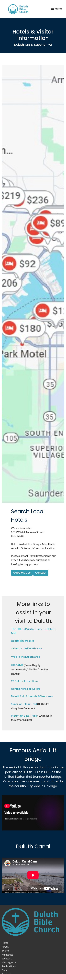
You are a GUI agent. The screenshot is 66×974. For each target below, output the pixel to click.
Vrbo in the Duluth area (25, 656)
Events (5, 950)
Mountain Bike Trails (24, 715)
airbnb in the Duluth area (26, 648)
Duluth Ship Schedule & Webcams (32, 696)
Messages (7, 962)
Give (4, 970)
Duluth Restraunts (22, 640)
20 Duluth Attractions (24, 681)
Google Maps (22, 572)
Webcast (7, 958)
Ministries (7, 954)
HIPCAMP (17, 665)
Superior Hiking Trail (24, 703)
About (5, 946)
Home (5, 942)
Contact (40, 572)
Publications (9, 966)
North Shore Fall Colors (25, 688)
